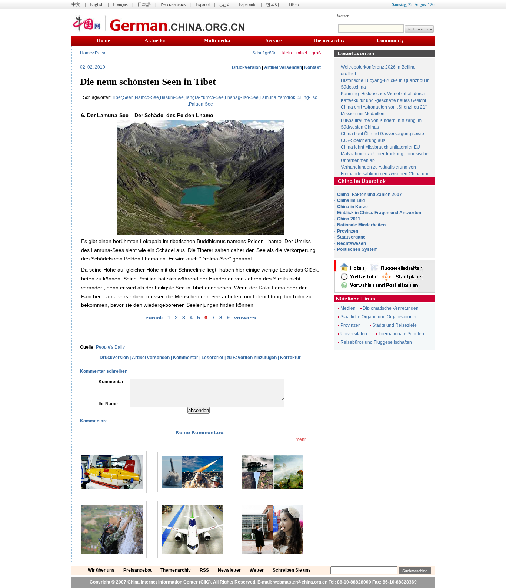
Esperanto (247, 4)
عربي (224, 4)
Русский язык (173, 4)
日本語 (144, 4)
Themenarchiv (329, 40)
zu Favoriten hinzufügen (252, 357)
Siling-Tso (307, 97)
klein (287, 53)
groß (316, 53)
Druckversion (246, 67)
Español (203, 4)
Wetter (343, 15)
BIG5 (294, 4)
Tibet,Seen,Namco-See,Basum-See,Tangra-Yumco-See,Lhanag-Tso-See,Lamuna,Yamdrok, (204, 97)
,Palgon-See (200, 104)
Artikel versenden (283, 67)
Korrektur (290, 357)
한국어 (272, 4)
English (96, 4)
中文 (75, 4)
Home (103, 40)
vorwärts (245, 317)
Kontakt (312, 67)
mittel (301, 53)
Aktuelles (154, 40)
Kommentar (185, 357)
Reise (101, 53)
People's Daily (110, 347)
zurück (154, 317)
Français (120, 4)
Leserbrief (212, 357)
